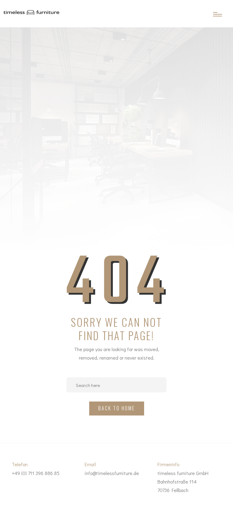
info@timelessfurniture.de (112, 473)
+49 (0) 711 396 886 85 (35, 473)
